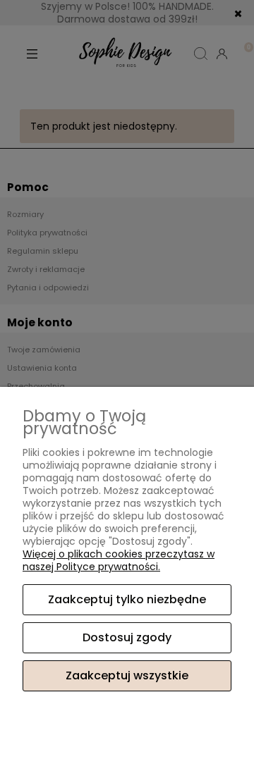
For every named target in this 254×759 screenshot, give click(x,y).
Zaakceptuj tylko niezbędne (127, 599)
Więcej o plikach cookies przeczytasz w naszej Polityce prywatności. (118, 560)
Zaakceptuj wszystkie (127, 675)
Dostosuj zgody (127, 637)
